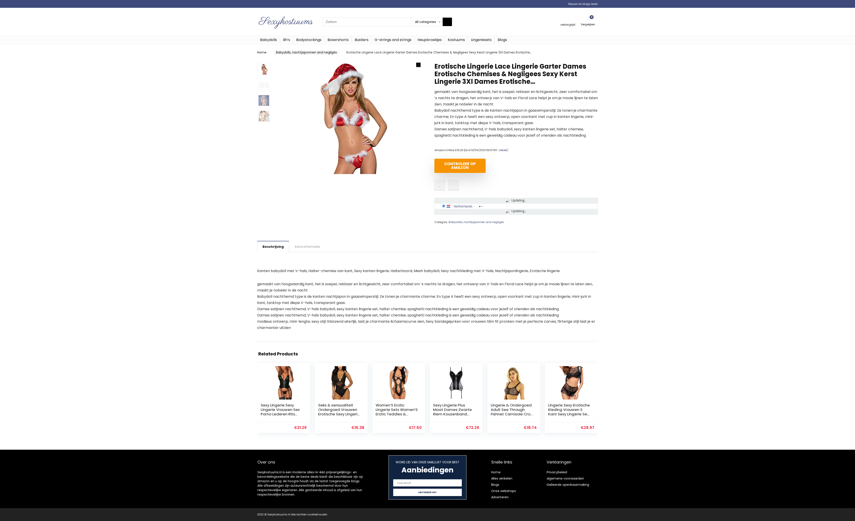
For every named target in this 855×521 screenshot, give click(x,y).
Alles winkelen (501, 478)
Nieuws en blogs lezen (583, 4)
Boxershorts (338, 39)
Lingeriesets (481, 39)
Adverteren (500, 497)
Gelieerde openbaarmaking (568, 484)
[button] (418, 65)
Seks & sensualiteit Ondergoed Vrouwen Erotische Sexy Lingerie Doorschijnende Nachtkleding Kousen (339, 414)
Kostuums (456, 39)
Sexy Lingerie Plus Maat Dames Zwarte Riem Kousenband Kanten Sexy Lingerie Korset (452, 414)
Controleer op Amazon (460, 165)
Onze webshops (503, 491)
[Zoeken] (447, 22)
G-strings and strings (393, 39)
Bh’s (286, 39)
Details (503, 150)
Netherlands (463, 206)
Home (262, 52)
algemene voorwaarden (565, 478)
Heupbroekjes (429, 39)
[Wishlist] (568, 19)
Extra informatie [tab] (307, 246)
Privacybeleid (557, 472)
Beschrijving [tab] (273, 246)
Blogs (502, 39)
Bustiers (361, 39)
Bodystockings (309, 39)
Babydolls (268, 39)
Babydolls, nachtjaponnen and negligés (306, 52)
